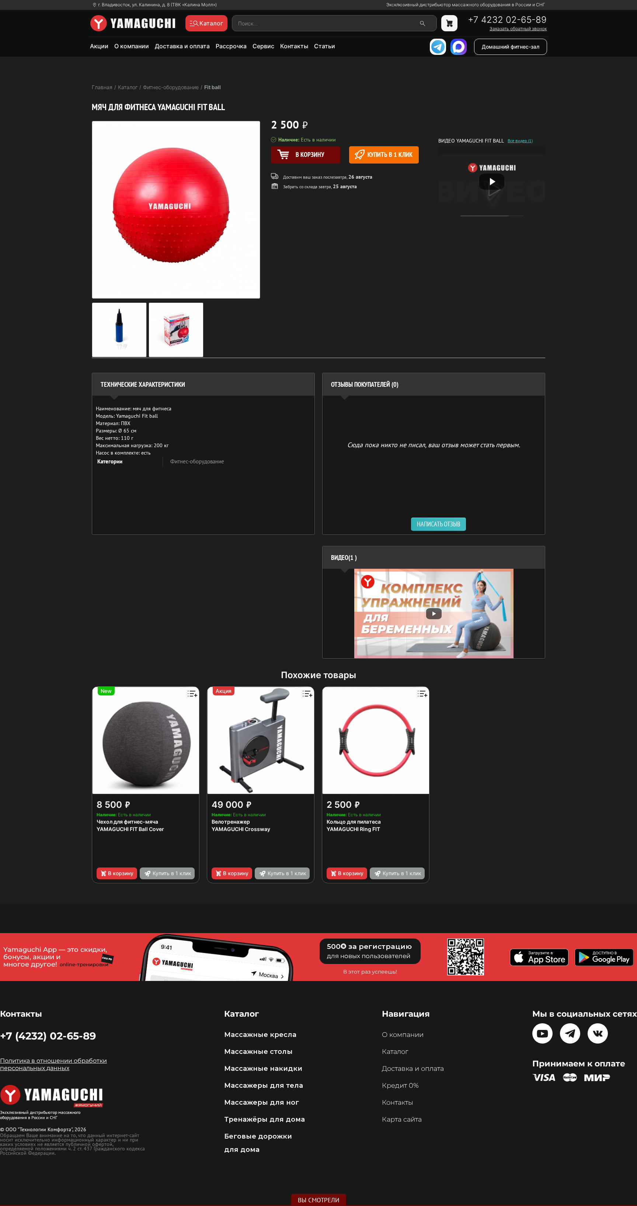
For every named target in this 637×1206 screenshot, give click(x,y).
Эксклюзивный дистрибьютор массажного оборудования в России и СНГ (465, 4)
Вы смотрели (319, 1200)
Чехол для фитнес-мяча (127, 821)
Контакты (294, 46)
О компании (131, 46)
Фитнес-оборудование (197, 461)
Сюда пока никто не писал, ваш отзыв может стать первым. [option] (433, 444)
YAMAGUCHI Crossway (241, 829)
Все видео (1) (520, 140)
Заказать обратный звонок (518, 28)
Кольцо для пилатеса (354, 821)
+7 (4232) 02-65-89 (48, 1036)
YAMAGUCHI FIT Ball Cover (130, 829)
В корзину (120, 873)
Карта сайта (402, 1119)
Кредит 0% (400, 1085)
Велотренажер (231, 821)
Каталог (395, 1052)
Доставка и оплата (182, 46)
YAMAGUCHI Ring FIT (353, 829)
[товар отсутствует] (449, 23)
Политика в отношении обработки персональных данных (53, 1064)
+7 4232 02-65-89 (507, 20)
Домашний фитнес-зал (510, 46)
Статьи (324, 46)
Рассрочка (231, 46)
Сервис (263, 46)
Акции (99, 46)
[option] (434, 613)
